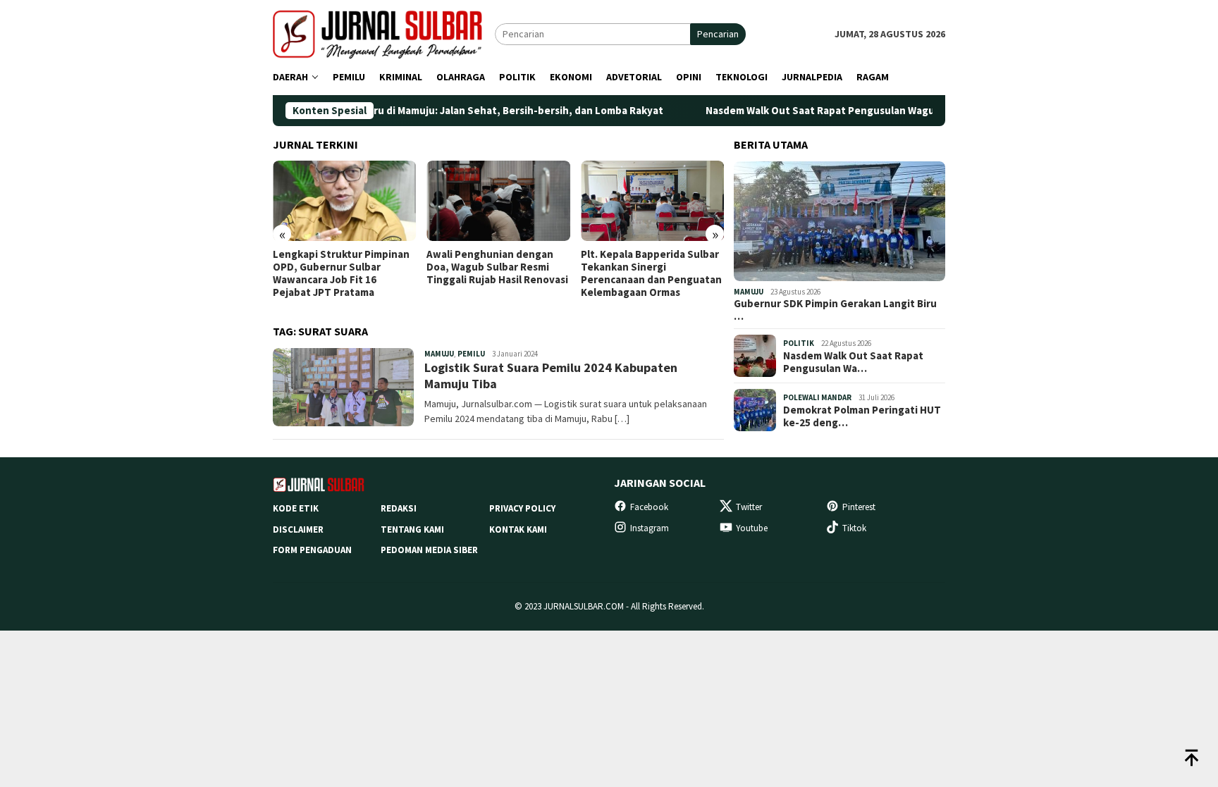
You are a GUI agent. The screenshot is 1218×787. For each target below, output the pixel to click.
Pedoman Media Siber (429, 550)
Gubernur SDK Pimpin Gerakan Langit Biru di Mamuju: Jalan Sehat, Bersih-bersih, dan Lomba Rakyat (386, 110)
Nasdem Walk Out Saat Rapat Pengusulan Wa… (853, 362)
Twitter (749, 507)
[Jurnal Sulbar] (384, 33)
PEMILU (471, 354)
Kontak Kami (518, 529)
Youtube (752, 528)
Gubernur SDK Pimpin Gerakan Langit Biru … (835, 310)
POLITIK (798, 343)
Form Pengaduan (312, 550)
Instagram (649, 528)
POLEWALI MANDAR (817, 397)
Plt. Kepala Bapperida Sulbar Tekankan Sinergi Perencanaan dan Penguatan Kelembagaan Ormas (651, 273)
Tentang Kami (412, 529)
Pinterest (858, 507)
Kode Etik (296, 508)
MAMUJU (439, 354)
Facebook (649, 507)
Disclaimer (298, 529)
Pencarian (718, 33)
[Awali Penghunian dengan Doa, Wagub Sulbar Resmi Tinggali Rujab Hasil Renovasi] (498, 201)
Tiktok (854, 528)
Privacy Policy (522, 508)
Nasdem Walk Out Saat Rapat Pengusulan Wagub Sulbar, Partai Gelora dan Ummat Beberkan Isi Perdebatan (928, 110)
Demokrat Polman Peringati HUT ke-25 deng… (862, 416)
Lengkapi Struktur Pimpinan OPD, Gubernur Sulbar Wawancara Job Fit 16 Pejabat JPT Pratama (341, 273)
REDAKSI (399, 508)
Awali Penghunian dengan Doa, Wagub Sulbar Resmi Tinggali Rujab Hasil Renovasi (497, 267)
